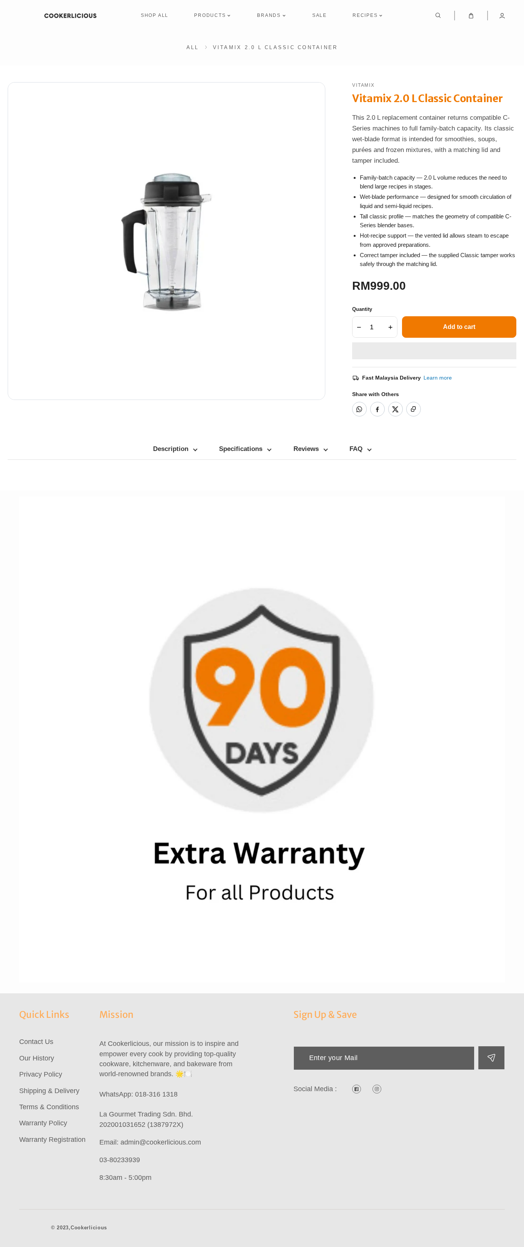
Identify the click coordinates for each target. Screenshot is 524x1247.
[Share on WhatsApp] (359, 409)
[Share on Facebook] (377, 409)
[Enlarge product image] (166, 241)
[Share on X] (395, 409)
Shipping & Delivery (49, 1091)
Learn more (437, 378)
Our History (36, 1058)
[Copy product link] (413, 409)
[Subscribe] (491, 1057)
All (192, 47)
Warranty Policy (43, 1123)
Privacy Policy (40, 1074)
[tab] (175, 449)
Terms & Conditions (49, 1107)
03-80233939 (119, 1160)
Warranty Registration (52, 1139)
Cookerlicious (89, 1227)
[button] (434, 350)
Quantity (362, 309)
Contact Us (36, 1041)
